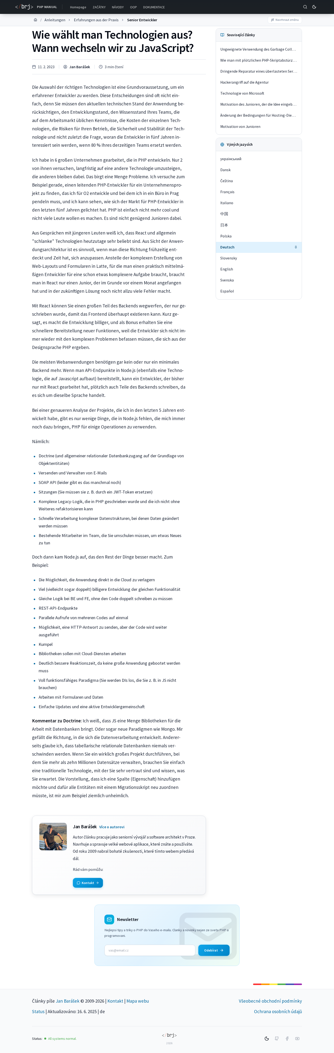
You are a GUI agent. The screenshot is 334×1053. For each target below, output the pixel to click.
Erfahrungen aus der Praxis (96, 19)
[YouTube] (297, 1038)
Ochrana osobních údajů (278, 1011)
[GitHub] (276, 1038)
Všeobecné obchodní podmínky (270, 1001)
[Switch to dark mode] (314, 6)
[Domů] (35, 19)
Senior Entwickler (142, 19)
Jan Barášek (79, 66)
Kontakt (115, 1001)
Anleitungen (55, 19)
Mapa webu (137, 1001)
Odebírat (211, 950)
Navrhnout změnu (287, 20)
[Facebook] (287, 1038)
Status (38, 1011)
